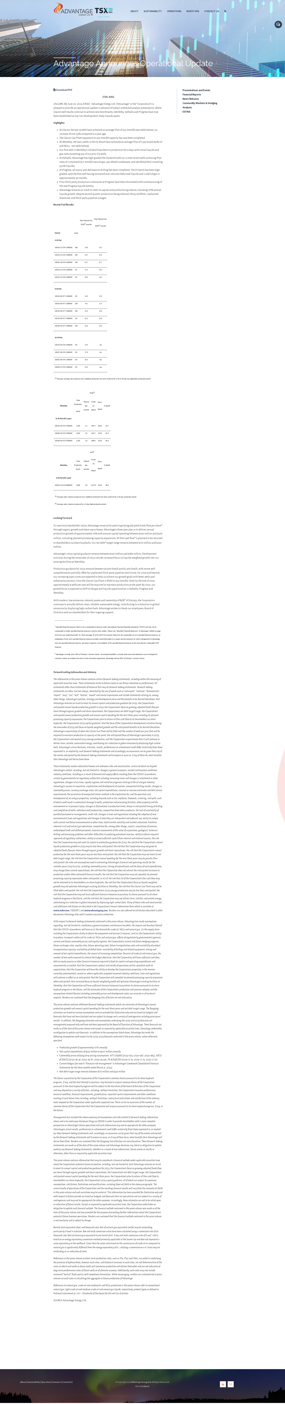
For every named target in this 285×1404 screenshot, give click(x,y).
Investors (57, 1382)
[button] (225, 11)
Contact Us (67, 1382)
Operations (46, 1382)
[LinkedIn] (223, 1384)
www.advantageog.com (96, 910)
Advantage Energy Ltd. (141, 1382)
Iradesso (145, 1386)
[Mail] (231, 1384)
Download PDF (64, 90)
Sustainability (33, 1382)
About (23, 1382)
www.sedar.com (61, 910)
